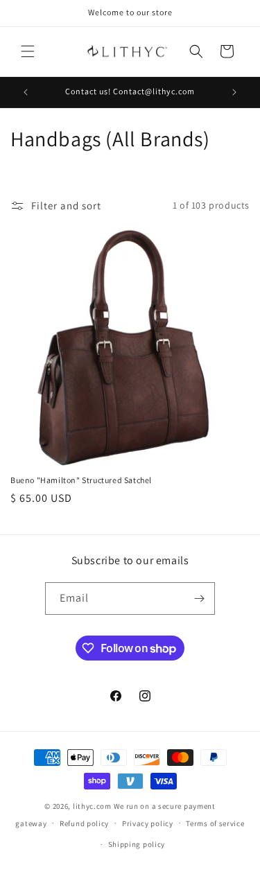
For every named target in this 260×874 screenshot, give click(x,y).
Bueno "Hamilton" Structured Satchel (81, 480)
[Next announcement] (234, 92)
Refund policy (84, 823)
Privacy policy (147, 823)
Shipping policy (137, 844)
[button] (27, 51)
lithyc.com (92, 806)
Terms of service (215, 823)
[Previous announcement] (25, 92)
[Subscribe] (199, 598)
